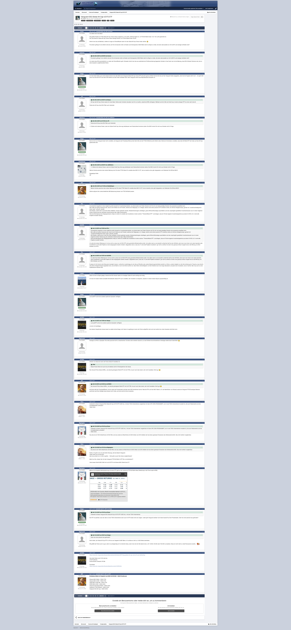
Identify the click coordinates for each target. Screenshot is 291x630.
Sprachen (76, 627)
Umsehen (78, 8)
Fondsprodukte (98, 18)
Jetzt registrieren (209, 8)
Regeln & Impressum (90, 8)
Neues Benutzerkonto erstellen (107, 610)
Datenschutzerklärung (84, 627)
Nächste (101, 27)
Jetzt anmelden (171, 610)
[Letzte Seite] (105, 28)
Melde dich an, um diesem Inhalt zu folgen (180, 16)
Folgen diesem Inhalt (195, 16)
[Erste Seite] (76, 28)
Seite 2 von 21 (111, 27)
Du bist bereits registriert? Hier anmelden (193, 8)
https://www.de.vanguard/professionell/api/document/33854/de (105, 566)
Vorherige (80, 27)
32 (201, 16)
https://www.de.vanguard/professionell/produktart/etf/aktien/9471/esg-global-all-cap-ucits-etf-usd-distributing (117, 555)
